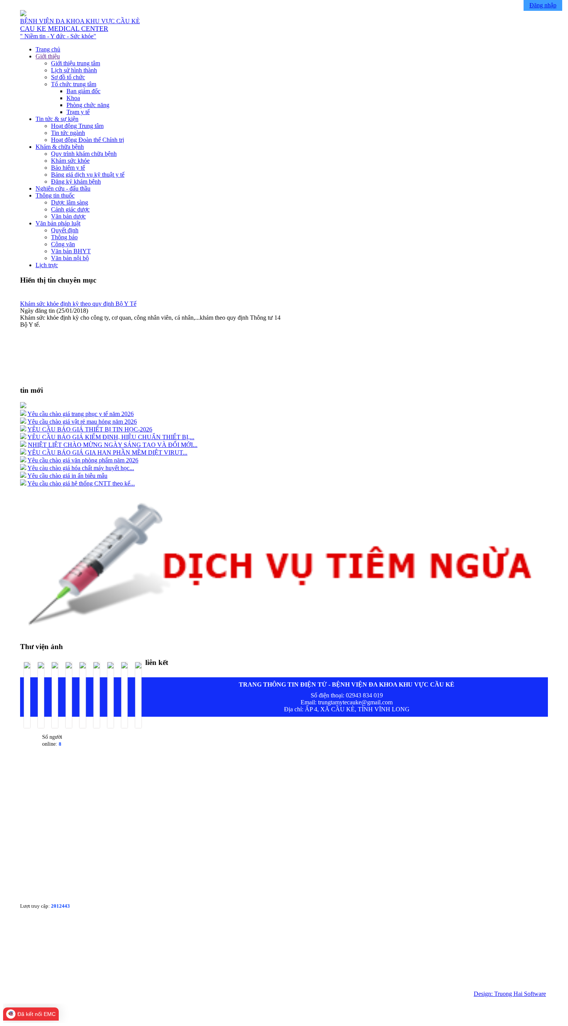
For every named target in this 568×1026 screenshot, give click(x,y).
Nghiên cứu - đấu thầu (63, 188)
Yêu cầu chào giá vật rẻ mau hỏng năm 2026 (82, 421)
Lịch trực (47, 265)
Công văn (63, 244)
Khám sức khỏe (70, 160)
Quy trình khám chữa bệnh (84, 153)
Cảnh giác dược (70, 209)
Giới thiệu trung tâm (75, 63)
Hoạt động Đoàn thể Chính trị (87, 139)
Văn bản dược (68, 216)
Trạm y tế (78, 112)
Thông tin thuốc (55, 195)
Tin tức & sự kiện (57, 119)
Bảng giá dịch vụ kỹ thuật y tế (87, 174)
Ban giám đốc (83, 91)
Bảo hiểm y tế (68, 167)
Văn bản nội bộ (70, 258)
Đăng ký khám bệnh (76, 181)
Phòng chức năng (87, 105)
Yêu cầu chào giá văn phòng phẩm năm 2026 (82, 460)
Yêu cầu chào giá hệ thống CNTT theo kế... (81, 483)
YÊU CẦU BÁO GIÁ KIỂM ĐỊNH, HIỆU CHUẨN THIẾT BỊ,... (110, 437)
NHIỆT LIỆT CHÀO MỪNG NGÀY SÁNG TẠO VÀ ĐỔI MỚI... (112, 444)
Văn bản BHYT (71, 251)
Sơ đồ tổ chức (68, 77)
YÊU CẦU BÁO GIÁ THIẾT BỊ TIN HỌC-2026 (89, 429)
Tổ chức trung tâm (73, 84)
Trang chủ (48, 49)
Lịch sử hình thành (74, 70)
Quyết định (64, 230)
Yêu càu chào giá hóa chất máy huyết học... (80, 468)
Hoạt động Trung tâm (77, 126)
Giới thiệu (48, 56)
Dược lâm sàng (69, 202)
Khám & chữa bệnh (60, 146)
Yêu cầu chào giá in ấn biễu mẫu (67, 475)
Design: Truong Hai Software (510, 993)
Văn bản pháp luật (58, 223)
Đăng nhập (542, 5)
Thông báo (64, 237)
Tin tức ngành (68, 133)
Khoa (73, 98)
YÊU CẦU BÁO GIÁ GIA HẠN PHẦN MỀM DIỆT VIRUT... (107, 452)
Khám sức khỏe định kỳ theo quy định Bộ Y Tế (78, 303)
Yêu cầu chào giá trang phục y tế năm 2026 (80, 414)
